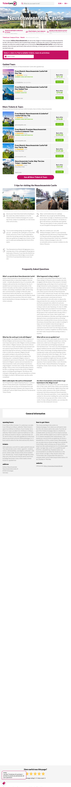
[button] (35, 76)
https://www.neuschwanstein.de (53, 466)
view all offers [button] (23, 82)
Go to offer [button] (60, 81)
